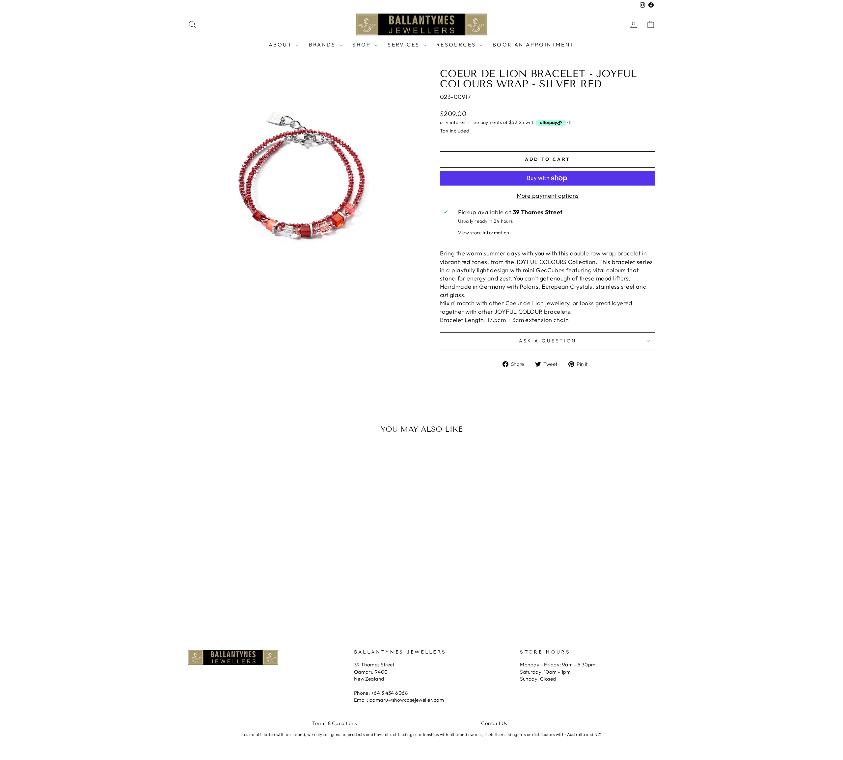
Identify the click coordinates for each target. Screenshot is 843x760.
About (281, 44)
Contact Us (494, 723)
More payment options (548, 195)
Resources (457, 44)
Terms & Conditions (334, 723)
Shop (362, 44)
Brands (323, 44)
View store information (483, 233)
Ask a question (547, 341)
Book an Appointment (533, 44)
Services (405, 44)
